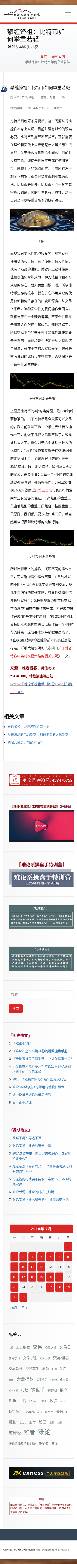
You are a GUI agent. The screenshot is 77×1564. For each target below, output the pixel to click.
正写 (33, 1401)
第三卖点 (45, 490)
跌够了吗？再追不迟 (26, 1138)
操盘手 (37, 1389)
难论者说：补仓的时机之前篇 (33, 1192)
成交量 (64, 1379)
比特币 (58, 108)
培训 (54, 1369)
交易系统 (15, 1369)
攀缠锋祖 (52, 1390)
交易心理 (30, 1358)
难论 (44, 1432)
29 (68, 1287)
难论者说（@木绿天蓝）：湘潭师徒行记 (40, 1199)
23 (14, 1287)
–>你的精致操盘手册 (52, 1051)
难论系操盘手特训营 (22, 1444)
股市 (32, 1422)
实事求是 (42, 1379)
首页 (43, 57)
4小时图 (38, 108)
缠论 (12, 1422)
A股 (11, 1347)
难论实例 (58, 57)
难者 (52, 97)
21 (59, 1277)
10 (23, 1267)
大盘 (11, 1380)
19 (41, 1277)
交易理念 (61, 1358)
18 (32, 1277)
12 (41, 1267)
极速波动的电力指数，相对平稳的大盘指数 (37, 734)
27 (50, 1287)
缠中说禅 (61, 1411)
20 (50, 1277)
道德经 (15, 1433)
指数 (24, 1390)
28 (59, 1287)
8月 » (23, 1308)
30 (14, 1297)
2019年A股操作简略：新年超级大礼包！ (41, 1079)
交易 (37, 1347)
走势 (52, 1422)
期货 (12, 1401)
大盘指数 (25, 1379)
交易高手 (32, 1369)
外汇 (63, 1369)
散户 (63, 1390)
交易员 (65, 1347)
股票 (42, 1422)
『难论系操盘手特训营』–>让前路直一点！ (43, 1059)
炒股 (53, 1401)
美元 (22, 1422)
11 (32, 1267)
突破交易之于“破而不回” (24, 742)
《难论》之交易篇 (25, 1051)
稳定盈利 (15, 1411)
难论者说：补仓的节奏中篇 (31, 1145)
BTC (49, 108)
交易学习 (14, 1358)
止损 (22, 1401)
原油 (45, 1369)
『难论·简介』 (22, 1043)
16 (14, 1277)
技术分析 (13, 1390)
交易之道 (50, 1347)
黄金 (54, 1444)
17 (23, 1277)
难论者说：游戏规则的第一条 (28, 727)
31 (23, 1297)
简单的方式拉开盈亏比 (39, 1411)
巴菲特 (53, 1380)
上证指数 (23, 1347)
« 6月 (13, 1308)
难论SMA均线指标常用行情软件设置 (38, 1087)
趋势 (60, 1422)
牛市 (63, 1401)
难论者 (43, 1444)
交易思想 (45, 1358)
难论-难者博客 (62, 1550)
